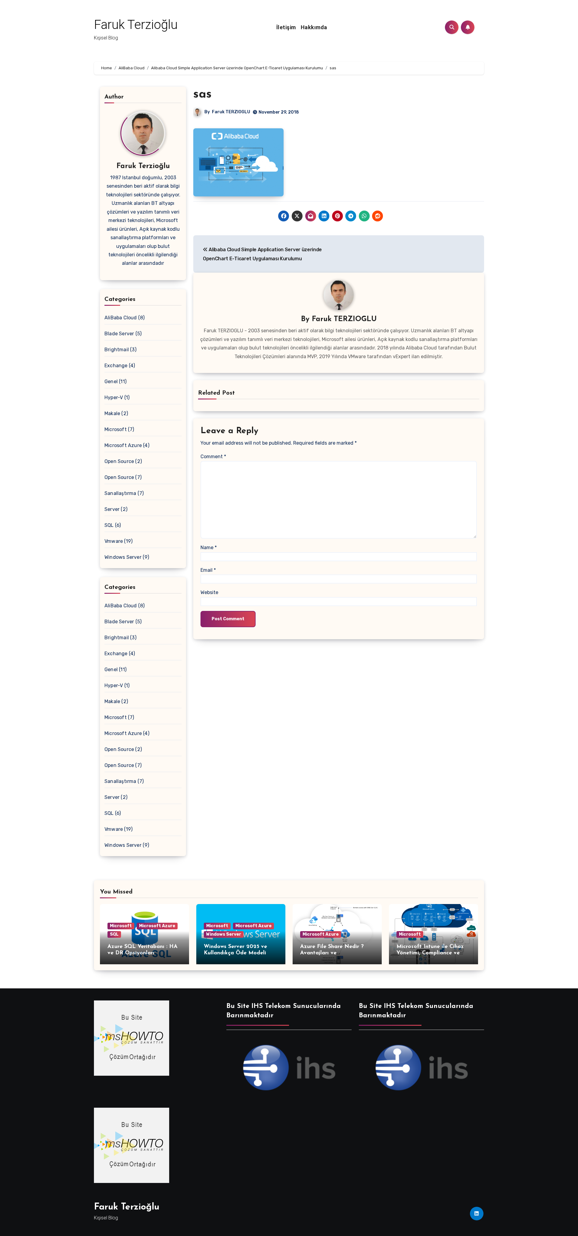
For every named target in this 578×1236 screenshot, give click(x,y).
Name (208, 547)
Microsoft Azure (123, 445)
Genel (111, 381)
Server (112, 509)
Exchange (116, 365)
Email (208, 570)
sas (202, 95)
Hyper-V (113, 397)
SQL (109, 525)
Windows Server (122, 557)
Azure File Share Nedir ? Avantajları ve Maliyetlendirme (332, 953)
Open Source (119, 461)
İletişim (286, 27)
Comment (213, 456)
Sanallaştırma (120, 493)
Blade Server (119, 333)
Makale (112, 413)
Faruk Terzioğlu (136, 24)
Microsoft (115, 429)
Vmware (113, 541)
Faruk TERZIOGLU (231, 111)
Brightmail (116, 349)
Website (209, 592)
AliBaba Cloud (120, 318)
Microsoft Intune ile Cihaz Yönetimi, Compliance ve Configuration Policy (430, 953)
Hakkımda (314, 27)
